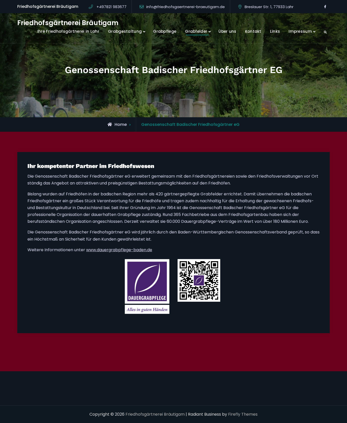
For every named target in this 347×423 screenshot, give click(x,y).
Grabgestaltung (125, 31)
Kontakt (253, 31)
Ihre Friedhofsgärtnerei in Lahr (68, 31)
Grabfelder (196, 31)
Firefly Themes (243, 414)
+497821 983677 (112, 6)
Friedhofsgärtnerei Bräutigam (67, 23)
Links (275, 31)
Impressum (300, 31)
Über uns (227, 31)
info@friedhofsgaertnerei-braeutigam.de (185, 6)
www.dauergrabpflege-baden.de (119, 250)
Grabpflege (164, 31)
